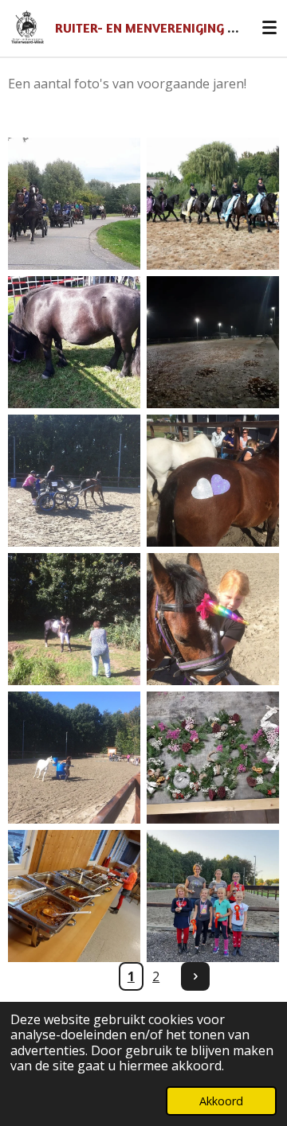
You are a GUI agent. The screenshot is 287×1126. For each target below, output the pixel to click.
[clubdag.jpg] (74, 480)
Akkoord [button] (221, 1100)
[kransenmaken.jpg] (213, 757)
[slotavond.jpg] (74, 896)
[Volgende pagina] (195, 976)
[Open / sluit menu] (269, 28)
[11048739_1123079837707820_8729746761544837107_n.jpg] (74, 342)
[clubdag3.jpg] (213, 480)
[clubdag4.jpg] (213, 619)
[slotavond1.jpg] (213, 896)
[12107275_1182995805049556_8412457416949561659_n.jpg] (213, 203)
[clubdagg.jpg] (74, 757)
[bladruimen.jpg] (213, 342)
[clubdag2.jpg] (74, 619)
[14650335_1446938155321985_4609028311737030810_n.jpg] (74, 203)
